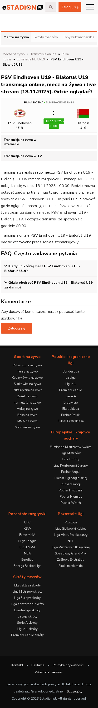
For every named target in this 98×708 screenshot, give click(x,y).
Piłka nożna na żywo (27, 365)
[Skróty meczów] (22, 7)
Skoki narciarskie (71, 566)
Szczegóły (74, 691)
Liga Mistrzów (71, 453)
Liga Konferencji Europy (71, 465)
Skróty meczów (46, 37)
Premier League (70, 390)
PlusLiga (71, 522)
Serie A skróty (27, 622)
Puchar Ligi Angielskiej (70, 478)
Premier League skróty (27, 635)
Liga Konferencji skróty (27, 604)
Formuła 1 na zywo (27, 402)
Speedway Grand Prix (70, 553)
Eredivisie (71, 402)
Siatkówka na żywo (27, 384)
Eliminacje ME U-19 (60, 102)
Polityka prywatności (68, 665)
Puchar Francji (71, 484)
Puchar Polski (70, 415)
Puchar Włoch (71, 502)
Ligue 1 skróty (27, 629)
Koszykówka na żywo (27, 377)
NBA (27, 553)
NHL (71, 541)
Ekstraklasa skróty (27, 585)
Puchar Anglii (70, 471)
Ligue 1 (70, 384)
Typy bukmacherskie (78, 37)
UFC (27, 522)
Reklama (37, 665)
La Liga (71, 377)
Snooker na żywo (27, 427)
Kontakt (17, 665)
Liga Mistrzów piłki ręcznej (71, 547)
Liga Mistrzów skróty (27, 591)
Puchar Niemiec (71, 496)
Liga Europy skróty (27, 598)
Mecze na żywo (16, 37)
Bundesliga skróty (27, 610)
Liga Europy (70, 459)
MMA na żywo (27, 421)
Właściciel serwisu (49, 672)
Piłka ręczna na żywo (27, 390)
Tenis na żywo (27, 371)
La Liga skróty (27, 616)
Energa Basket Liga (27, 566)
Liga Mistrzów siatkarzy (71, 534)
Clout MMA (27, 547)
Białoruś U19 (83, 125)
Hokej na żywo (27, 408)
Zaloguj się (69, 7)
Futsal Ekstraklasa (71, 421)
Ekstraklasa (70, 408)
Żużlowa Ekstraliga (70, 559)
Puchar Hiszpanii (71, 490)
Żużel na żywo (27, 396)
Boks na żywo (27, 415)
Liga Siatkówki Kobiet (70, 528)
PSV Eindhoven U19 (20, 125)
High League (27, 541)
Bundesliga (71, 371)
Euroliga (27, 559)
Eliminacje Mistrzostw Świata (70, 447)
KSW (27, 528)
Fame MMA (27, 534)
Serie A (70, 396)
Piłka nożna (34, 102)
